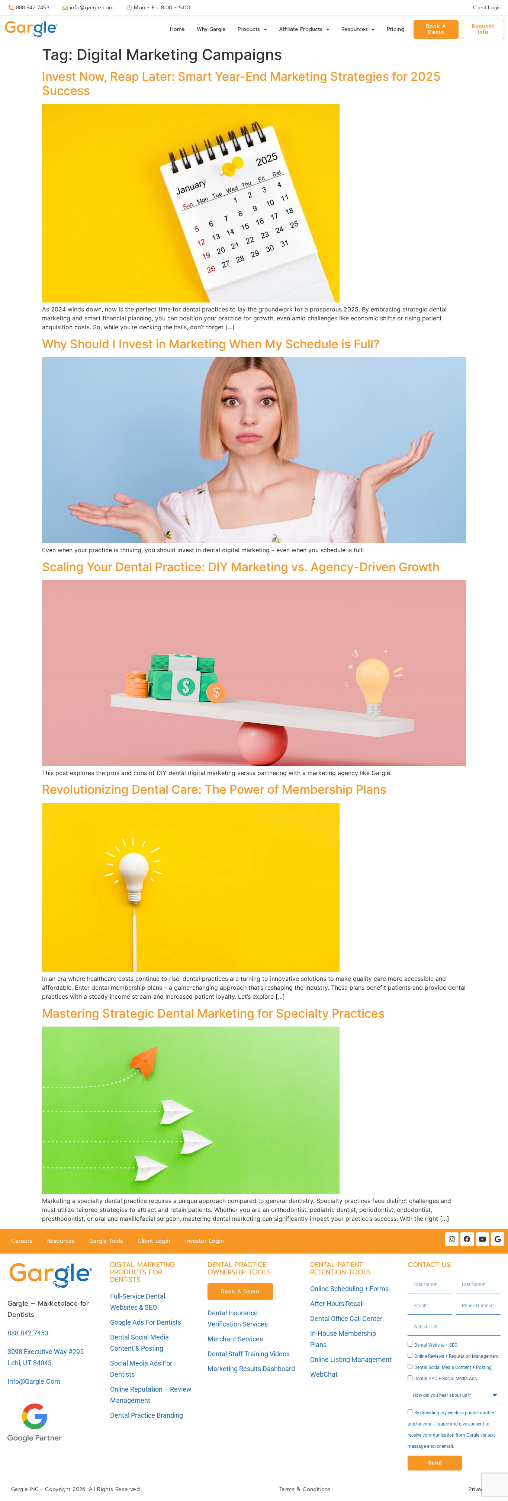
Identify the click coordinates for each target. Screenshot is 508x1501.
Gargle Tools (106, 1241)
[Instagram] (452, 1239)
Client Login (154, 1241)
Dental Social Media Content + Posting (453, 1367)
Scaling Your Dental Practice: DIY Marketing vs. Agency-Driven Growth (241, 567)
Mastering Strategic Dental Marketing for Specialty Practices (213, 1013)
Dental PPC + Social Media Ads (445, 1378)
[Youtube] (482, 1239)
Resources (354, 29)
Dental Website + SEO (435, 1345)
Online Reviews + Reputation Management (456, 1356)
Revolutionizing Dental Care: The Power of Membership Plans (214, 789)
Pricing (395, 29)
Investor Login (204, 1241)
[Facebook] (467, 1239)
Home (177, 29)
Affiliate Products (300, 29)
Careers (21, 1241)
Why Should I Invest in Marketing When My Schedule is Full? (211, 344)
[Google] (497, 1239)
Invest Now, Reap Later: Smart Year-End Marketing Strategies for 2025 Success (241, 83)
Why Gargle (211, 29)
